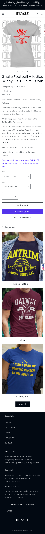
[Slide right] (27, 71)
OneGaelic (19, 530)
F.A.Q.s (7, 432)
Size (3, 172)
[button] (2, 13)
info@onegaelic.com (14, 459)
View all (22, 404)
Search (8, 422)
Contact (8, 443)
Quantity (5, 192)
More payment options (22, 217)
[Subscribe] (37, 511)
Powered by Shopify (27, 530)
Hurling (21, 340)
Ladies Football (21, 284)
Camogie (21, 396)
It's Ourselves (10, 427)
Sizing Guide (10, 438)
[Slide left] (17, 71)
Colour (4, 182)
